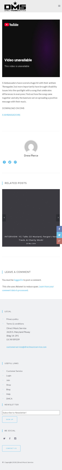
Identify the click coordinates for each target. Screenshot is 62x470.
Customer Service (14, 371)
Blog (8, 389)
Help (8, 394)
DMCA (9, 398)
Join (8, 380)
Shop (8, 385)
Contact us (11, 448)
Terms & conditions (15, 323)
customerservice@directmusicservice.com (26, 347)
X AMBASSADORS (11, 114)
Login (8, 375)
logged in (18, 280)
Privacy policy (12, 319)
